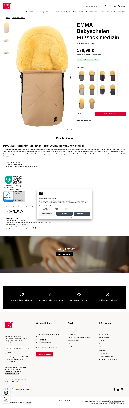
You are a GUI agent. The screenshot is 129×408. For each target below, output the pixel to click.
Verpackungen (103, 334)
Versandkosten (114, 401)
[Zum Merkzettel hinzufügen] (69, 26)
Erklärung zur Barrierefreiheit (108, 359)
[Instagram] (122, 390)
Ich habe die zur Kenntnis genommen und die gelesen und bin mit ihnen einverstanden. (17, 357)
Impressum (102, 350)
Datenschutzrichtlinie (11, 371)
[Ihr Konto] (115, 6)
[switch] (6, 401)
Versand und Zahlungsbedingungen (79, 337)
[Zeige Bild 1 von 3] (70, 75)
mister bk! (28, 402)
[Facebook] (114, 390)
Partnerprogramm (73, 340)
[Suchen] (106, 6)
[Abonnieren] (28, 348)
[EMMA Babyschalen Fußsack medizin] (42, 76)
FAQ (69, 344)
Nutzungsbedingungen (12, 373)
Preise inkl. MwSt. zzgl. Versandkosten (89, 54)
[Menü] (9, 391)
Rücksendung (72, 334)
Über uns (102, 340)
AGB (26, 357)
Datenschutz (103, 353)
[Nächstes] (71, 130)
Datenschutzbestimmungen (15, 355)
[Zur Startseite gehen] (7, 6)
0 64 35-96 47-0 (41, 340)
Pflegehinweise (104, 337)
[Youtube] (118, 390)
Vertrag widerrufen (45, 354)
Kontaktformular (52, 348)
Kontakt (70, 347)
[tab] (64, 138)
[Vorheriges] (68, 130)
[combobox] (93, 6)
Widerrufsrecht (103, 347)
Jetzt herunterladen (64, 254)
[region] (38, 77)
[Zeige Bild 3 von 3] (70, 80)
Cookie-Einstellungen (106, 356)
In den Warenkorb (110, 114)
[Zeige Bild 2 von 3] (70, 78)
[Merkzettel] (110, 6)
